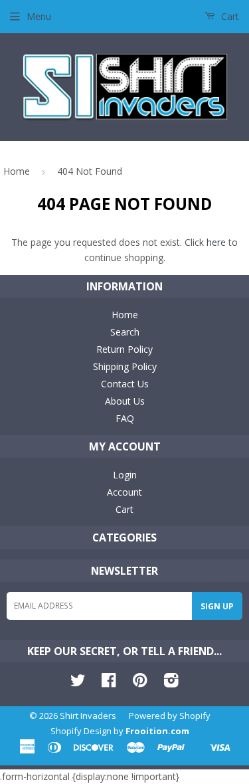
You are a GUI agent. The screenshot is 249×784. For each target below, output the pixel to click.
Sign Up (217, 606)
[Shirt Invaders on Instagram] (171, 682)
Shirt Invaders (88, 716)
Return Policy (124, 349)
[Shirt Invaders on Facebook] (108, 682)
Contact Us (125, 383)
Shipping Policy (125, 366)
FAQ (125, 418)
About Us (125, 401)
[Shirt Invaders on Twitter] (77, 682)
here (216, 242)
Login (125, 474)
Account (124, 492)
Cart (228, 16)
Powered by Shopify (169, 716)
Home (16, 171)
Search (124, 332)
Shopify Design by (119, 731)
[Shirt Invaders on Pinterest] (139, 682)
